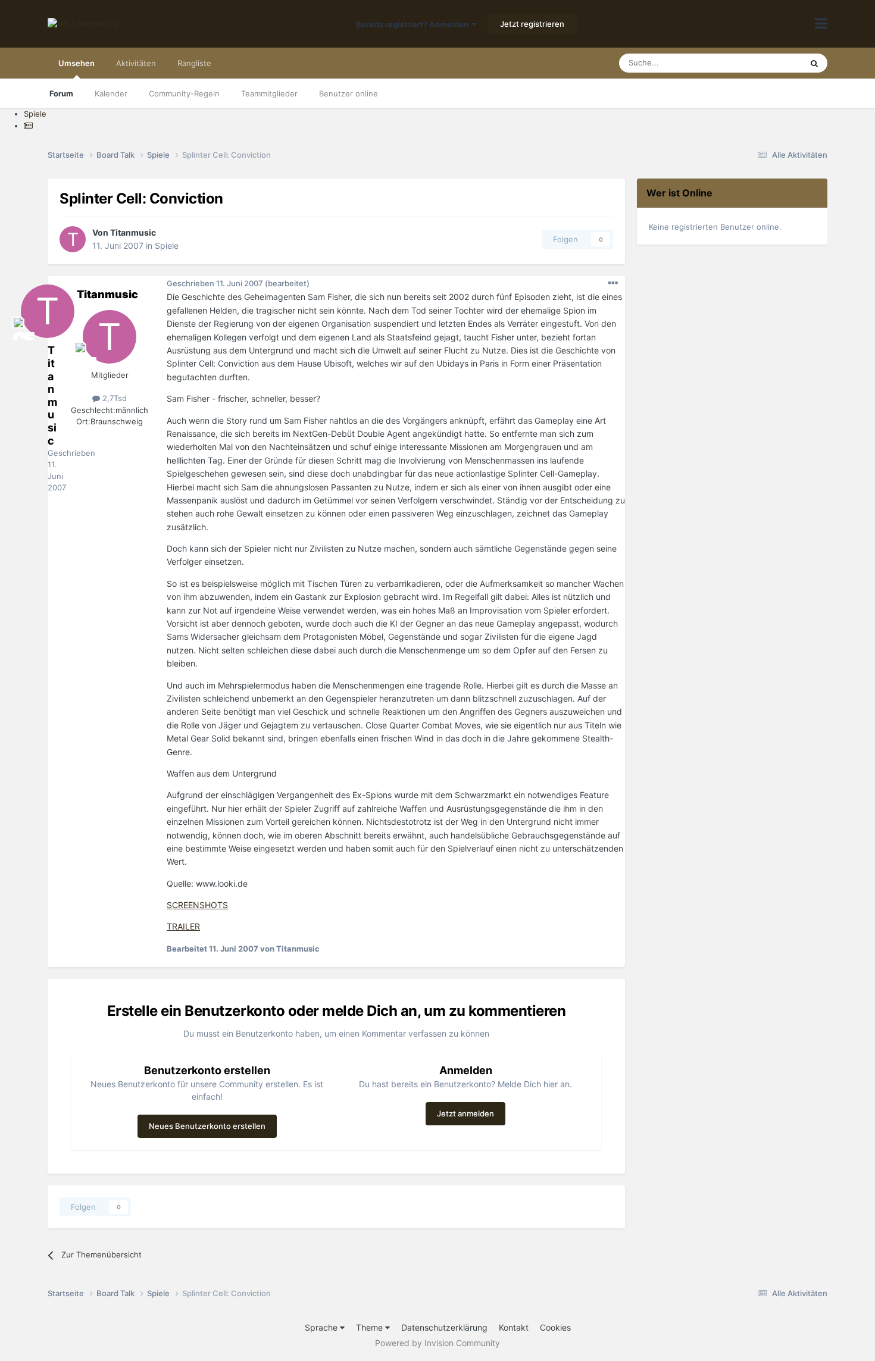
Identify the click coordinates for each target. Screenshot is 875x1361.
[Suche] (814, 63)
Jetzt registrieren (532, 24)
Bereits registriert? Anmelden (414, 24)
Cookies (555, 1327)
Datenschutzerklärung (444, 1327)
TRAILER (183, 926)
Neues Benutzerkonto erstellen (207, 1126)
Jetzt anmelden (465, 1113)
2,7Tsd (113, 398)
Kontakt (514, 1327)
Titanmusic (133, 232)
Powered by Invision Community (437, 1343)
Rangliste (194, 63)
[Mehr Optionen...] (613, 283)
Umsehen (76, 63)
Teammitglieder (269, 93)
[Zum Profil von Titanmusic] (73, 239)
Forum (61, 93)
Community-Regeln (184, 93)
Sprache (322, 1327)
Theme (370, 1327)
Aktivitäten (136, 63)
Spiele (167, 245)
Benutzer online (348, 93)
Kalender (111, 93)
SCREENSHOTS (197, 905)
